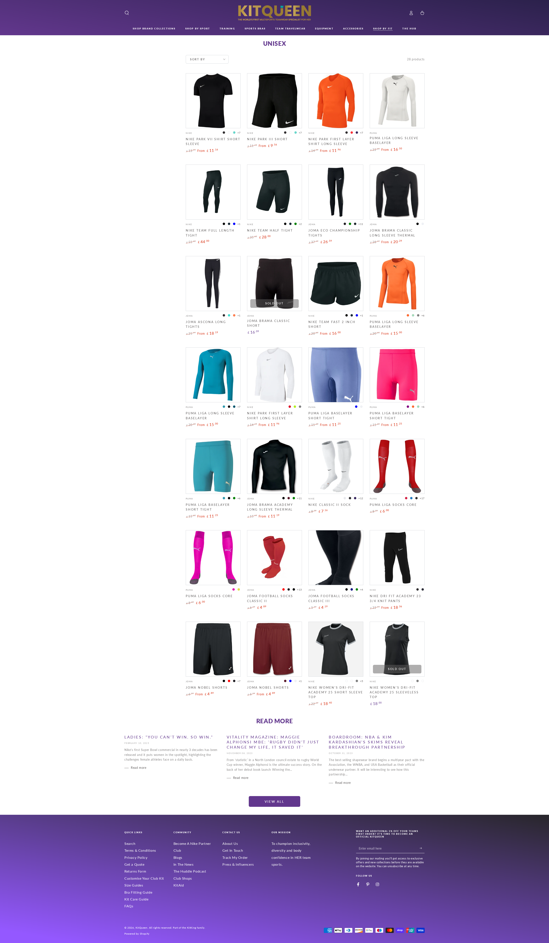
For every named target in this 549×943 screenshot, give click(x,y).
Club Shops (182, 878)
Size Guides (133, 885)
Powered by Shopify (136, 933)
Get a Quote (134, 864)
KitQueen (142, 927)
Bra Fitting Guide (138, 892)
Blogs (177, 857)
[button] (126, 13)
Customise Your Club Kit (144, 878)
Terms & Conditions (140, 850)
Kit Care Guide (136, 899)
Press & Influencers (238, 864)
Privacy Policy (135, 857)
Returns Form (135, 871)
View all (274, 801)
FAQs (128, 906)
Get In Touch (232, 850)
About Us (230, 843)
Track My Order (235, 857)
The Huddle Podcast (189, 871)
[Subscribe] (422, 848)
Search (130, 843)
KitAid (178, 885)
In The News (183, 864)
